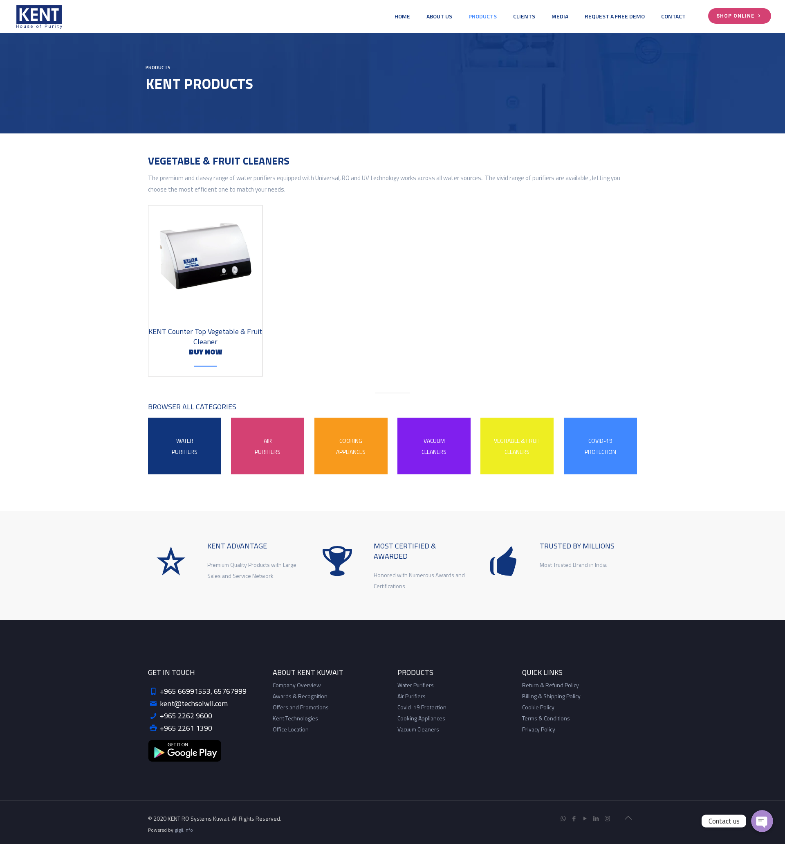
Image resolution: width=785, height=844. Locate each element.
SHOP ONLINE (736, 16)
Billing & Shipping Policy (551, 696)
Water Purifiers (415, 685)
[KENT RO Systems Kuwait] (39, 16)
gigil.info (184, 830)
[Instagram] (607, 818)
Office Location (291, 729)
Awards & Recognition (300, 696)
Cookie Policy (538, 707)
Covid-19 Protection (421, 707)
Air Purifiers (411, 696)
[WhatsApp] (563, 818)
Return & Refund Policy (550, 685)
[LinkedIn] (596, 818)
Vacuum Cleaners (418, 729)
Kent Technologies (295, 718)
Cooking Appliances (421, 718)
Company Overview (297, 685)
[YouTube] (585, 818)
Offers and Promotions (301, 707)
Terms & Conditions (546, 718)
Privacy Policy (538, 729)
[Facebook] (574, 818)
